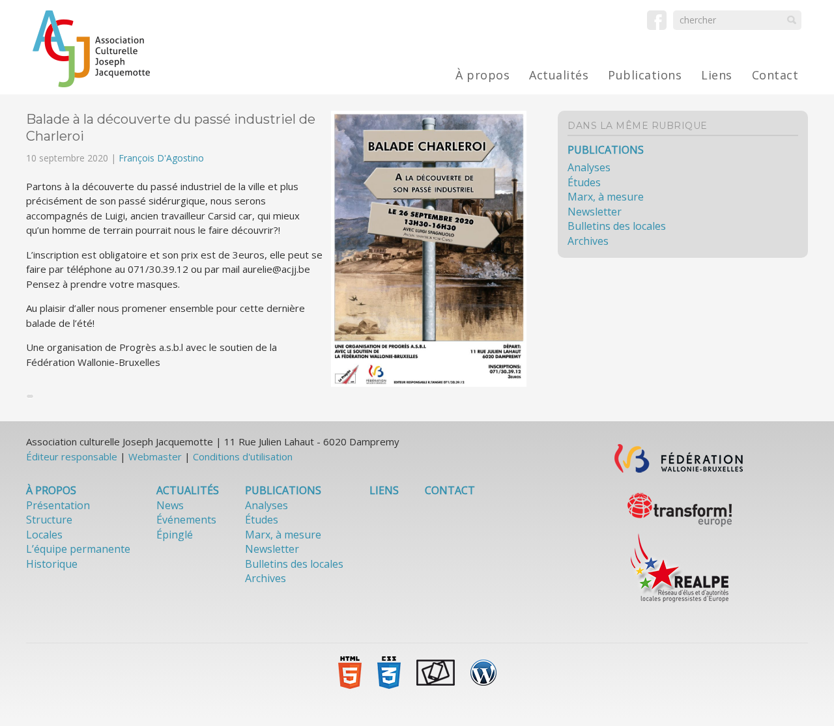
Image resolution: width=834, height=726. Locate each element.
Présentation (58, 505)
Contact (775, 75)
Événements (186, 519)
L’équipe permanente (78, 549)
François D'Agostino (161, 158)
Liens (716, 75)
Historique (52, 564)
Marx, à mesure (606, 196)
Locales (44, 534)
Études (584, 182)
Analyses (589, 167)
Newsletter (595, 211)
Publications (645, 75)
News (170, 505)
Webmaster (155, 456)
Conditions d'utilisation (243, 456)
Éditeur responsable (71, 456)
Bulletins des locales (617, 226)
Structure (49, 519)
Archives (588, 241)
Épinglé (174, 534)
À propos (482, 75)
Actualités (558, 75)
